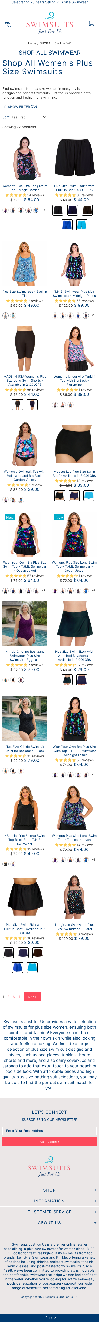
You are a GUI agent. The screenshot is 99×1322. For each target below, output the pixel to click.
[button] (5, 210)
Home (32, 43)
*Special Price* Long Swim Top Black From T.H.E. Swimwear (25, 840)
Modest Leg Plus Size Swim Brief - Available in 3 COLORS (74, 474)
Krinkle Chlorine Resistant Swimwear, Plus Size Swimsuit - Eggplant (25, 656)
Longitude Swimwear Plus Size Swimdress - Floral (74, 927)
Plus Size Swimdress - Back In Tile (24, 294)
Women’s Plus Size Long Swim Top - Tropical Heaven (74, 838)
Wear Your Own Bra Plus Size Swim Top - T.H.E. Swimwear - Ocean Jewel (25, 566)
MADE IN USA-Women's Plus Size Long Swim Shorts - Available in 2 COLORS (25, 380)
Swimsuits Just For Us (50, 23)
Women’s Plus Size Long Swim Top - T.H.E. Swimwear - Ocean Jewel (74, 566)
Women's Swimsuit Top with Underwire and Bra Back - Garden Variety (25, 476)
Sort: (6, 117)
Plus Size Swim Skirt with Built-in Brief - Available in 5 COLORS (24, 929)
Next (32, 997)
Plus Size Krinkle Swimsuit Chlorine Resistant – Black (24, 749)
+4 (44, 210)
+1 (93, 315)
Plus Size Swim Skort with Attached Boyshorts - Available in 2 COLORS (74, 656)
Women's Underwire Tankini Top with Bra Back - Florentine (74, 380)
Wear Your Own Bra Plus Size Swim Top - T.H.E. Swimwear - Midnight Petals (74, 751)
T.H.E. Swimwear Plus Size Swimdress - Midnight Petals (74, 294)
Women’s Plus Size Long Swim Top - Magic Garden (24, 188)
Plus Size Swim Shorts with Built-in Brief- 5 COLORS (74, 188)
